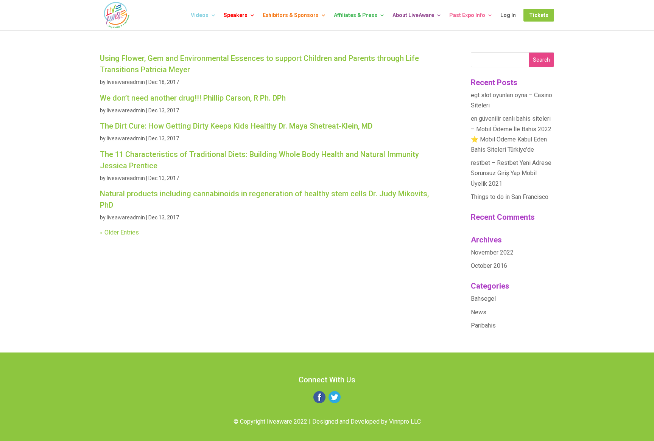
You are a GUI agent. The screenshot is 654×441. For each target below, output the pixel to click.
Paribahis (483, 325)
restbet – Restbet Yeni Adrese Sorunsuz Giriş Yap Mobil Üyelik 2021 (511, 173)
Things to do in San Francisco (509, 196)
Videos (200, 15)
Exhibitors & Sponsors (291, 15)
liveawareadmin (126, 82)
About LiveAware (413, 15)
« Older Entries (119, 232)
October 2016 (489, 265)
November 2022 (492, 252)
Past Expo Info (467, 15)
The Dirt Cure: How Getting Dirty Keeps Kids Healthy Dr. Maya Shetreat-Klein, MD (236, 125)
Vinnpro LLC (405, 421)
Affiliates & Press (355, 15)
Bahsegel (483, 298)
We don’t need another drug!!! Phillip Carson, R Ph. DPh (193, 97)
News (478, 312)
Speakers (236, 15)
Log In (508, 15)
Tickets (538, 15)
